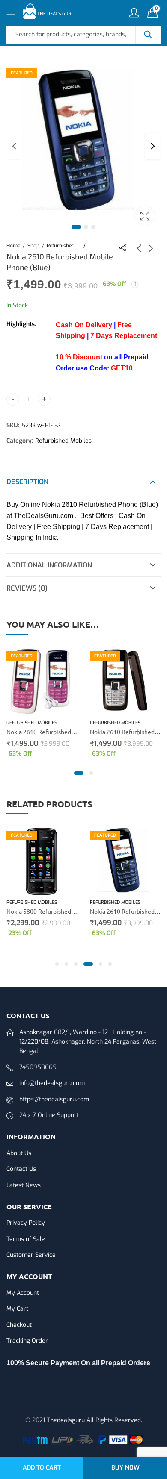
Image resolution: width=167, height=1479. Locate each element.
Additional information (49, 565)
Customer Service (31, 1255)
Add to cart (42, 1468)
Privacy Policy (25, 1223)
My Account (22, 1293)
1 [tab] (76, 227)
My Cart (17, 1309)
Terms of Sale (25, 1239)
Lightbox (145, 216)
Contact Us (21, 1169)
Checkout (19, 1325)
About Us (18, 1153)
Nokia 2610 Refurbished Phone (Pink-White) (66, 731)
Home (13, 245)
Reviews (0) (27, 588)
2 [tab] (86, 227)
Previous (14, 146)
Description (27, 481)
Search (148, 35)
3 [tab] (93, 227)
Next (153, 146)
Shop (33, 245)
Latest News (23, 1185)
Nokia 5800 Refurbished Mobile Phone (58, 911)
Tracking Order (27, 1341)
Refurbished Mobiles (64, 245)
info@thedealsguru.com (52, 1083)
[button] (78, 773)
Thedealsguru (66, 1420)
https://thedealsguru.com (54, 1099)
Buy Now (125, 1468)
